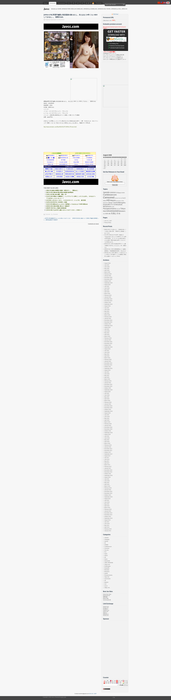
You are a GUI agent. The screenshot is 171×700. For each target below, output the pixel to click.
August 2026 (107, 263)
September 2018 (108, 432)
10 (104, 162)
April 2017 (106, 463)
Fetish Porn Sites (107, 594)
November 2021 (108, 365)
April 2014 (106, 527)
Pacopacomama (109, 209)
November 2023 (108, 322)
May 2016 (106, 482)
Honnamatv (118, 200)
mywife (112, 206)
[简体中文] (159, 2)
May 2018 (106, 439)
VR (78, 3)
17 (104, 163)
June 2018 (107, 438)
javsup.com (106, 607)
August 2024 (107, 306)
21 (118, 163)
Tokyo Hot (106, 577)
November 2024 (108, 300)
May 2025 (106, 290)
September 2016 (108, 475)
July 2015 (106, 500)
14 (118, 162)
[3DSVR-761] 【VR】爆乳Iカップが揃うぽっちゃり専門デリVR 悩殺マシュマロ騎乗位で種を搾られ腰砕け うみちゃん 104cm (115, 254)
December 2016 (108, 470)
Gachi (124, 198)
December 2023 (108, 320)
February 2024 (108, 316)
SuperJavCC (53, 19)
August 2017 (107, 455)
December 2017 (108, 448)
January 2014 (107, 530)
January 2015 (107, 511)
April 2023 (106, 334)
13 (115, 162)
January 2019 (107, 425)
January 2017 (107, 468)
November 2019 (108, 407)
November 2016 (108, 472)
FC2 (69, 3)
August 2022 (107, 348)
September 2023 (108, 325)
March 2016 (107, 486)
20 (115, 163)
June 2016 (107, 480)
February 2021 (108, 381)
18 (108, 163)
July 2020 (106, 393)
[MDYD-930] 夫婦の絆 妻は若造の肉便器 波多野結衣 (59, 192)
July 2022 (106, 350)
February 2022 (108, 359)
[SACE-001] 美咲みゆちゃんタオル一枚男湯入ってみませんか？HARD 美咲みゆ (67, 204)
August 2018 (107, 434)
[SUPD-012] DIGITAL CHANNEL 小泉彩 (56, 202)
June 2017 (107, 459)
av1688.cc (105, 609)
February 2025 (108, 295)
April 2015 (106, 505)
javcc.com (63, 697)
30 (125, 165)
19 (111, 163)
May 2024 (106, 311)
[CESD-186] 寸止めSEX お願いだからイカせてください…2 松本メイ (64, 210)
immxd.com (106, 615)
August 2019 (107, 413)
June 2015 (107, 502)
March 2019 (107, 422)
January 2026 (107, 275)
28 (118, 165)
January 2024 (107, 318)
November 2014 (108, 514)
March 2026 (107, 272)
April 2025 (106, 291)
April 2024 (106, 313)
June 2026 (107, 266)
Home (45, 3)
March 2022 (107, 357)
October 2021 (107, 366)
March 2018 (107, 443)
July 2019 (106, 414)
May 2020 (106, 397)
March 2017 (107, 464)
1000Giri (113, 192)
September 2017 (108, 454)
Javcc (46, 9)
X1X (104, 213)
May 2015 (106, 504)
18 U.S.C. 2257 (108, 220)
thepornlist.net (106, 595)
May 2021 (106, 375)
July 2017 (106, 457)
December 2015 (108, 491)
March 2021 (107, 379)
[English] (165, 2)
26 (111, 165)
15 (121, 162)
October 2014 (107, 516)
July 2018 (106, 436)
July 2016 (106, 479)
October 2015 (107, 495)
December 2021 (108, 363)
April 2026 (106, 270)
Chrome (116, 198)
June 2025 (107, 288)
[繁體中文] (162, 2)
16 (125, 162)
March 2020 (107, 400)
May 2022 (106, 354)
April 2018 (106, 441)
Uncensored (61, 3)
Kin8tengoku (121, 203)
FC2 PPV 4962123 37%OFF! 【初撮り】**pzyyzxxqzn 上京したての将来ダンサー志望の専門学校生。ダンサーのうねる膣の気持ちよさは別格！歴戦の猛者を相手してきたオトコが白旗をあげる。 (115, 238)
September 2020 (108, 389)
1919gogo (118, 192)
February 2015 (108, 509)
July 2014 (106, 521)
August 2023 (107, 327)
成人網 (87, 3)
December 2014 (108, 513)
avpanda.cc (106, 614)
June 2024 (107, 309)
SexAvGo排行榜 (107, 600)
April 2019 (106, 420)
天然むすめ (115, 213)
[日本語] (168, 2)
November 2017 (108, 450)
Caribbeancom (110, 195)
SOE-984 (118, 208)
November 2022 (108, 343)
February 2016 (108, 488)
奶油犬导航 (105, 598)
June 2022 (107, 352)
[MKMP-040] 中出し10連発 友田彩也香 (56, 208)
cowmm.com (106, 610)
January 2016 (107, 489)
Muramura (107, 206)
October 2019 (107, 409)
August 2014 (107, 520)
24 (104, 165)
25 (108, 165)
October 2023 (107, 323)
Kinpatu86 (106, 204)
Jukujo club (112, 203)
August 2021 (107, 370)
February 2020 (108, 402)
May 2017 (106, 461)
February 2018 (108, 445)
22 (121, 163)
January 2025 (107, 297)
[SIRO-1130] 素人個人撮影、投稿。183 (56, 194)
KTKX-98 (112, 204)
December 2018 (108, 427)
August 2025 (107, 284)
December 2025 (108, 277)
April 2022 (106, 356)
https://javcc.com (108, 20)
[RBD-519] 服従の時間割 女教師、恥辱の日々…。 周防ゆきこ (62, 190)
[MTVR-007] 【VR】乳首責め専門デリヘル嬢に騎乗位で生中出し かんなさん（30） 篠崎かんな (115, 245)
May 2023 (106, 332)
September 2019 (108, 411)
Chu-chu (120, 198)
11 (108, 162)
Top (114, 697)
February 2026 (108, 274)
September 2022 (108, 347)
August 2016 (107, 477)
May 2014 (106, 525)
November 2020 (108, 386)
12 (111, 162)
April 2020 (106, 398)
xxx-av (108, 213)
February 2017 (108, 466)
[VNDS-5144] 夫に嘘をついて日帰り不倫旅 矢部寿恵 (85, 218)
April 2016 (106, 484)
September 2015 (108, 496)
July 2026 (106, 265)
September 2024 (108, 304)
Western (122, 211)
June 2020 (107, 395)
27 (115, 165)
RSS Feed (115, 14)
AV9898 (123, 192)
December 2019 (108, 406)
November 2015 (108, 493)
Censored (52, 3)
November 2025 (108, 279)
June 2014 (107, 523)
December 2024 (108, 299)
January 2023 (107, 340)
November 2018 (108, 429)
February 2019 (108, 423)
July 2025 (106, 286)
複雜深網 (105, 597)
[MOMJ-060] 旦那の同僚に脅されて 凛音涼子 (58, 206)
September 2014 (108, 518)
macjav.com (106, 606)
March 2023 (107, 336)
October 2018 (107, 431)
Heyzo (113, 200)
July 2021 (106, 372)
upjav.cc (105, 612)
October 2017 (107, 452)
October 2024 (107, 302)
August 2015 (107, 498)
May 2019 (106, 418)
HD (73, 3)
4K (82, 3)
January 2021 (107, 382)
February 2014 (108, 529)
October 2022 (107, 345)
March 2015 (107, 507)
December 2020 (108, 384)
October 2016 (107, 473)
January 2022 (107, 361)
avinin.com (105, 611)
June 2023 (107, 331)
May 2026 (106, 268)
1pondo (106, 192)
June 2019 (107, 416)
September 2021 (108, 368)
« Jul (104, 168)
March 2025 (107, 293)
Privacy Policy (107, 222)
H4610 (104, 200)
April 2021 (106, 377)
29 (121, 165)
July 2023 (106, 329)
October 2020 (107, 388)
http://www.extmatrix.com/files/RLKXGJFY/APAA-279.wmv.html (60, 127)
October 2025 (107, 281)
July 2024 (106, 307)
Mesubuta (118, 204)
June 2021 (107, 373)
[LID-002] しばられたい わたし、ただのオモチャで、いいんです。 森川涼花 (66, 200)
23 (125, 163)
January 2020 (107, 404)
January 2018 (107, 447)
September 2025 (108, 282)
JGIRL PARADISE (108, 562)
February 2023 (108, 338)
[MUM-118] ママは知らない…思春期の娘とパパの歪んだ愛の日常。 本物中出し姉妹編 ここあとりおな (115, 231)
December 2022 (108, 341)
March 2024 (107, 315)
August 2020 (107, 391)
